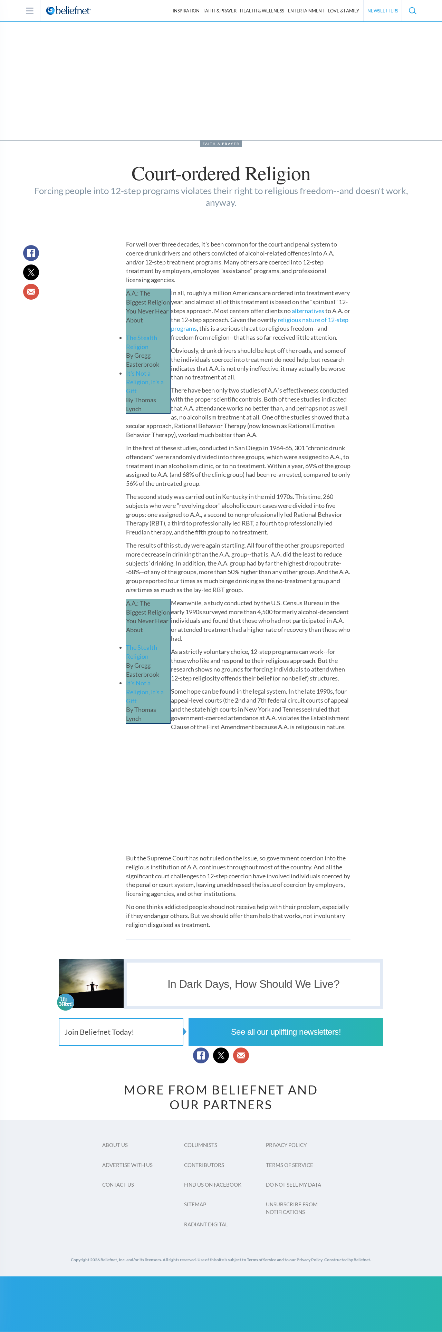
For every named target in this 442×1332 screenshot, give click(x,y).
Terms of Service (289, 1165)
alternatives (308, 311)
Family (343, 10)
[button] (412, 10)
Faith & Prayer (220, 10)
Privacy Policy (286, 1145)
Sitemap (195, 1204)
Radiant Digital (206, 1224)
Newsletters (382, 10)
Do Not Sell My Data (293, 1184)
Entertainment (306, 10)
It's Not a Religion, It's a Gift (145, 382)
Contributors (204, 1165)
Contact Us (118, 1184)
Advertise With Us (127, 1165)
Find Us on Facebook (212, 1184)
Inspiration (186, 10)
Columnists (200, 1145)
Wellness (262, 10)
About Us (115, 1145)
